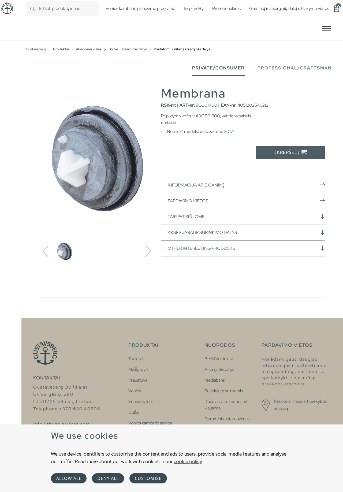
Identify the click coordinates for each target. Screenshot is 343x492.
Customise (148, 478)
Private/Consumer (218, 68)
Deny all (108, 478)
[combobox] (69, 8)
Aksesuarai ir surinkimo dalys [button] (202, 232)
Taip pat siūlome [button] (186, 216)
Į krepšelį (287, 152)
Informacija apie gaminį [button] (196, 185)
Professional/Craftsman (295, 68)
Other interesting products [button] (201, 248)
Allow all (68, 478)
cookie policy (188, 461)
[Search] (32, 8)
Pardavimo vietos (188, 201)
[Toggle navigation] (326, 28)
